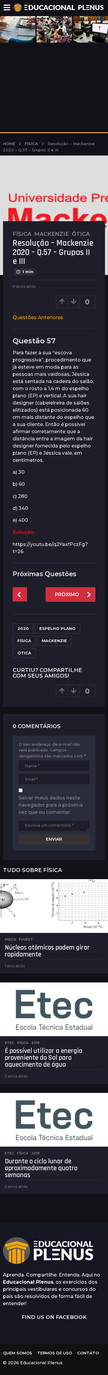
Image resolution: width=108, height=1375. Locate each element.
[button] (6, 7)
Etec (9, 1043)
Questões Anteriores (38, 317)
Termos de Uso (54, 1353)
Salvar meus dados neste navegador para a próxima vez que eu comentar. (51, 805)
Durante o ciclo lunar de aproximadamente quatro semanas (41, 1168)
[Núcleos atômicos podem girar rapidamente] (54, 906)
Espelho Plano (57, 628)
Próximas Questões (44, 574)
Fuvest (26, 939)
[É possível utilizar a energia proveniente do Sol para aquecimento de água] (54, 1009)
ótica (24, 652)
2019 (35, 1043)
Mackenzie (51, 234)
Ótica (81, 234)
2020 (23, 628)
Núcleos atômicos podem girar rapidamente (47, 951)
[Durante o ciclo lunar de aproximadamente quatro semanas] (54, 1120)
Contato (88, 1353)
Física (22, 234)
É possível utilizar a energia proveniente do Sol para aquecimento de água (43, 1058)
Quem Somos (17, 1353)
